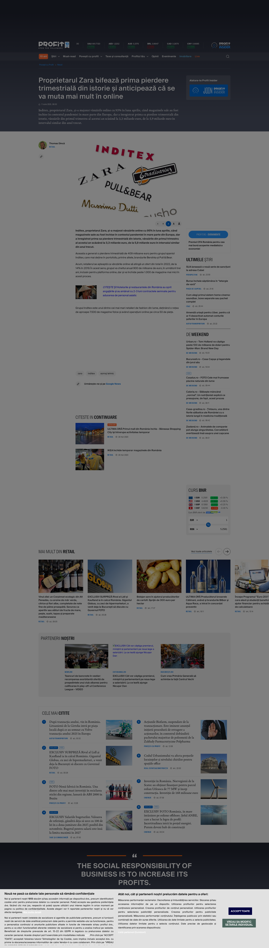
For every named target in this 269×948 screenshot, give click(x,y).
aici (87, 935)
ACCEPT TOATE (240, 911)
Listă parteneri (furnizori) (132, 932)
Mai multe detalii (32, 912)
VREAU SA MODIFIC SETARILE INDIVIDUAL (239, 923)
